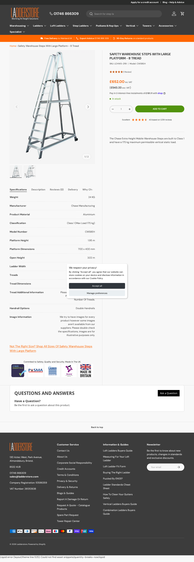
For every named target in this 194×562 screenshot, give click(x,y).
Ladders (38, 25)
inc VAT (128, 82)
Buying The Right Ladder (116, 472)
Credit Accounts (66, 468)
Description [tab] (38, 189)
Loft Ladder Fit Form (114, 466)
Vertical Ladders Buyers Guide (120, 504)
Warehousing (18, 25)
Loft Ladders (57, 25)
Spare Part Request (68, 515)
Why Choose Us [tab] (91, 189)
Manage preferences (97, 293)
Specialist (16, 31)
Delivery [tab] (73, 189)
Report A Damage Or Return (72, 499)
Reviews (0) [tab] (57, 189)
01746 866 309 (102, 38)
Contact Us (63, 450)
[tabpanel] (52, 266)
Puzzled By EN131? (113, 478)
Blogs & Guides (65, 493)
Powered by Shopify (36, 544)
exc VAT (126, 87)
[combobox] (124, 13)
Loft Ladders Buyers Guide (117, 450)
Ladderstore (22, 544)
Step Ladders (81, 25)
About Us (62, 456)
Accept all (97, 285)
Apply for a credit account (145, 2)
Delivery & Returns (67, 487)
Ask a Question (168, 393)
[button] (182, 13)
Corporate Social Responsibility (74, 462)
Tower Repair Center (68, 521)
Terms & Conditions (68, 475)
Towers (146, 25)
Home (13, 46)
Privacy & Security (67, 481)
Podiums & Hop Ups (107, 25)
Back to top (97, 427)
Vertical (130, 25)
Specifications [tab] (18, 189)
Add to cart (160, 108)
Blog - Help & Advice (173, 2)
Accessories (166, 25)
